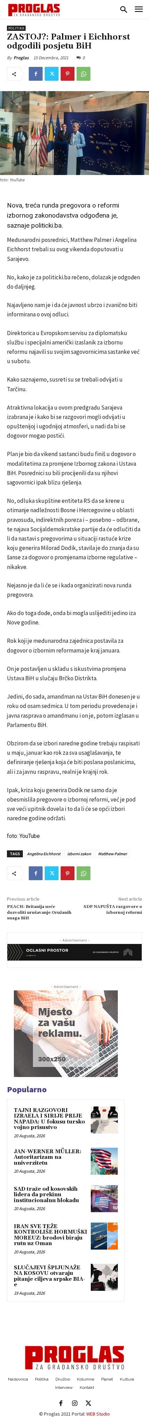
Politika (16, 28)
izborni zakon (79, 853)
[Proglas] (34, 10)
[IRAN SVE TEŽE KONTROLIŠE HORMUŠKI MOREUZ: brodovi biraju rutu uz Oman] (104, 1236)
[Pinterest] (67, 74)
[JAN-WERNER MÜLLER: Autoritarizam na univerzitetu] (104, 1161)
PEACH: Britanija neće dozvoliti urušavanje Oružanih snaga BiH (39, 912)
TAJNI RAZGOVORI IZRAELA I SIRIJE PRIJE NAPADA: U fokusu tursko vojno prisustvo (49, 1119)
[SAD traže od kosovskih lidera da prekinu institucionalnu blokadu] (104, 1198)
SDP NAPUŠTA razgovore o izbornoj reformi (113, 909)
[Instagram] (74, 1404)
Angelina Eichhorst (43, 853)
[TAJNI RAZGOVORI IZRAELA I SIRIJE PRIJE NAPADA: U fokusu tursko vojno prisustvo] (104, 1119)
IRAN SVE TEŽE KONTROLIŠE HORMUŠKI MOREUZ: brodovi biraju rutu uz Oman (50, 1235)
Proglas (21, 58)
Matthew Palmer (112, 853)
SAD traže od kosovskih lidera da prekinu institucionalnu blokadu (46, 1195)
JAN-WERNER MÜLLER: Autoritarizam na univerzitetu (47, 1157)
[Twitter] (52, 74)
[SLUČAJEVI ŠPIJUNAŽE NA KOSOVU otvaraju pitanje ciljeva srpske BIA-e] (104, 1277)
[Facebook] (36, 74)
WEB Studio (98, 1414)
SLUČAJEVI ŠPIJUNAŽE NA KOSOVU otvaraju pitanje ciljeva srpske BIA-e (49, 1276)
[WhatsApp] (83, 74)
